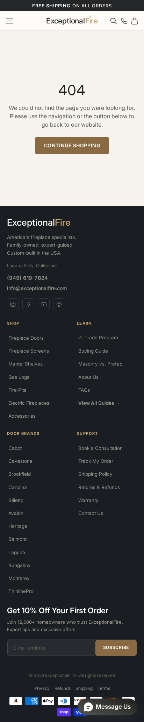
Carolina (17, 487)
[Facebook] (28, 304)
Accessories (22, 416)
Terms (104, 688)
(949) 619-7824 (27, 278)
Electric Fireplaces (28, 403)
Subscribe (116, 647)
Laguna (16, 552)
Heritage (17, 526)
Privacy (42, 688)
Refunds (63, 688)
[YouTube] (44, 304)
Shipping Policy (95, 474)
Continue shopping (72, 145)
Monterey (19, 578)
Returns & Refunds (99, 487)
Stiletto (15, 500)
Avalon (15, 513)
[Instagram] (13, 304)
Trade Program (101, 337)
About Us (88, 377)
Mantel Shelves (25, 364)
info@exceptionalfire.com (37, 288)
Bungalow (19, 565)
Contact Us (90, 513)
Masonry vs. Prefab (100, 364)
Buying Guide (93, 351)
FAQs (84, 390)
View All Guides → (99, 403)
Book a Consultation (100, 448)
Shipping (84, 688)
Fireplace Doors (26, 338)
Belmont (17, 539)
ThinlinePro (21, 591)
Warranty (88, 500)
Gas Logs (18, 377)
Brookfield (19, 474)
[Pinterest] (59, 304)
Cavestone (20, 461)
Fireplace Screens (28, 351)
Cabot (15, 448)
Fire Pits (17, 390)
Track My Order (95, 461)
